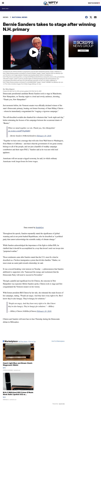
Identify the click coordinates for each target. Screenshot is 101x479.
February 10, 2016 (44, 135)
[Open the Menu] (3, 3)
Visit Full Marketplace (58, 341)
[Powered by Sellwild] (62, 404)
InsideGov (40, 227)
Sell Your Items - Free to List (27, 341)
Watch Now (93, 3)
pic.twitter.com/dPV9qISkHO (19, 131)
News (5, 17)
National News (19, 17)
